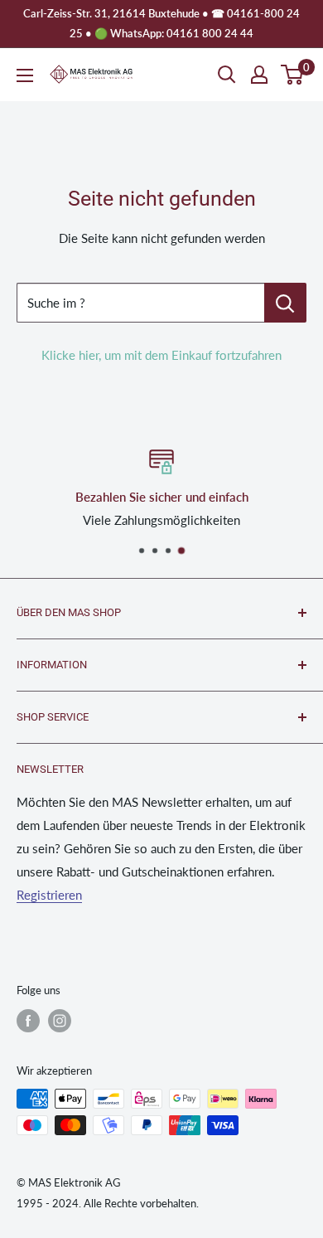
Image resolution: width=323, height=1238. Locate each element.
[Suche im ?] (285, 303)
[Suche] (227, 75)
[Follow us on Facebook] (28, 1020)
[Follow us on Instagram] (59, 1020)
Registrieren (49, 894)
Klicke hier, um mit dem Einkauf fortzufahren (161, 354)
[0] (292, 75)
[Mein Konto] (259, 75)
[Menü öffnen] (25, 75)
